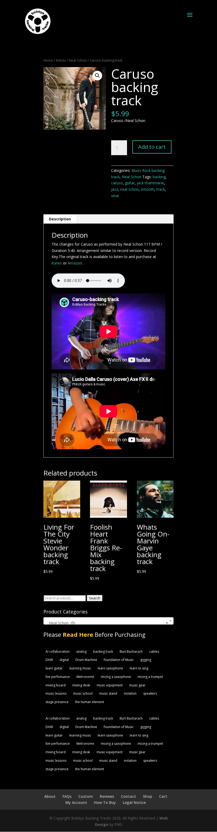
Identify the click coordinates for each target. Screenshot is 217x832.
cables (154, 651)
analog (81, 651)
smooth (147, 189)
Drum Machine (86, 659)
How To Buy (105, 802)
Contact (128, 796)
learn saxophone (110, 668)
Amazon (75, 262)
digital (64, 659)
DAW (49, 659)
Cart (163, 796)
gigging (145, 659)
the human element (89, 702)
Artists (61, 60)
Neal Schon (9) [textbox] (107, 622)
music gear (137, 685)
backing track (103, 651)
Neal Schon (78, 60)
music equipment (110, 685)
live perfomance (58, 676)
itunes (57, 262)
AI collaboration (58, 651)
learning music (80, 668)
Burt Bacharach (131, 651)
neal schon (129, 189)
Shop (147, 796)
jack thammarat (150, 182)
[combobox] (108, 621)
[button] (97, 75)
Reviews (107, 796)
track (160, 189)
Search (94, 598)
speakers (150, 693)
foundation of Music (119, 659)
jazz (114, 189)
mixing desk (81, 685)
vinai (115, 195)
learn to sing (139, 668)
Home (48, 60)
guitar (130, 182)
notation (130, 693)
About (50, 796)
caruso (117, 182)
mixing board (56, 685)
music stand (108, 693)
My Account (76, 802)
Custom (85, 796)
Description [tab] (60, 218)
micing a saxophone (116, 676)
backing (159, 176)
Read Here (78, 634)
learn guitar (54, 668)
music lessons (56, 693)
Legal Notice (134, 802)
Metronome (85, 676)
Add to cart (152, 146)
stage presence (57, 702)
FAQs (66, 796)
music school (83, 693)
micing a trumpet (150, 676)
